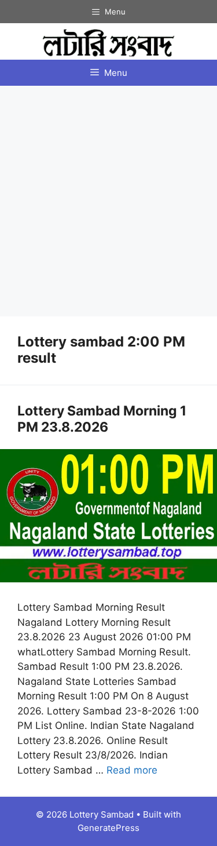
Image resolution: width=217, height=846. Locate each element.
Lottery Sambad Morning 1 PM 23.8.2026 (101, 419)
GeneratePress (108, 827)
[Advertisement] (108, 200)
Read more (131, 770)
